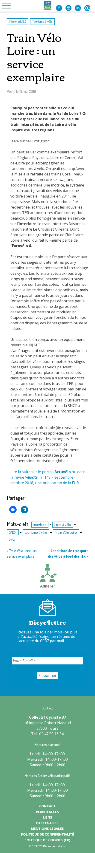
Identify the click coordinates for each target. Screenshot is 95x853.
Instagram (68, 8)
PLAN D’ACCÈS (47, 812)
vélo (12, 540)
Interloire (39, 524)
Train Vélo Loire (66, 532)
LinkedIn (78, 8)
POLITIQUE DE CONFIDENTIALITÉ (47, 834)
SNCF (13, 532)
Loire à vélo (62, 524)
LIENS (47, 817)
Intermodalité (17, 21)
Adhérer (47, 586)
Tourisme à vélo (42, 21)
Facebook (59, 8)
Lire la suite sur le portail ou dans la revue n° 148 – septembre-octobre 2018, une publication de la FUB (48, 477)
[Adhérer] (47, 573)
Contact (87, 8)
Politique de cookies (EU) (47, 840)
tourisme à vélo (36, 532)
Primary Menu (7, 5)
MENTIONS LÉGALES (47, 828)
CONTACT (47, 806)
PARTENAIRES (47, 823)
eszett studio (57, 846)
